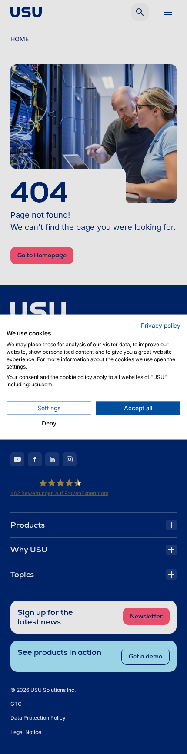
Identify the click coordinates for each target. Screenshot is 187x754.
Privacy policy (160, 325)
